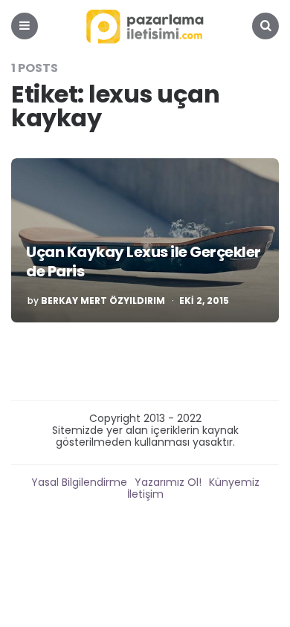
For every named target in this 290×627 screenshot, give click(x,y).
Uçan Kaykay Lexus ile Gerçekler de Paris (143, 261)
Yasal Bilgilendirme (79, 482)
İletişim (145, 494)
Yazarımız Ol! (168, 482)
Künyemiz (234, 482)
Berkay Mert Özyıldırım (103, 301)
